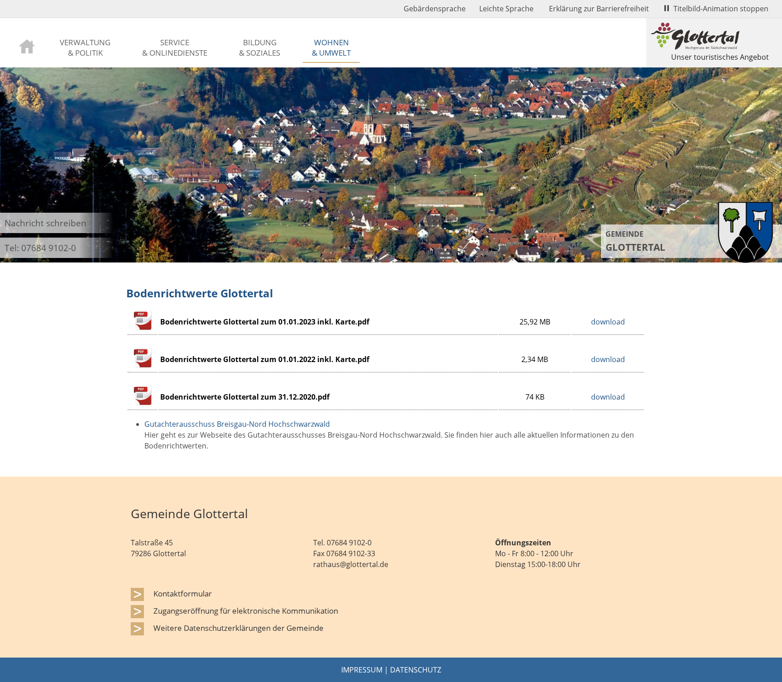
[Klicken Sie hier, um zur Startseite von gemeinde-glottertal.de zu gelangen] (745, 260)
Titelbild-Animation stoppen (720, 9)
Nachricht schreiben (45, 223)
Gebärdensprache (435, 9)
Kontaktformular (182, 593)
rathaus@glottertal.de (350, 564)
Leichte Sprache (506, 9)
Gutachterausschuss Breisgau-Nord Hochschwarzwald (237, 424)
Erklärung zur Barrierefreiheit (599, 9)
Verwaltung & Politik (85, 47)
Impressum (361, 670)
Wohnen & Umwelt (331, 47)
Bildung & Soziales (259, 47)
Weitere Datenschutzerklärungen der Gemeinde (238, 627)
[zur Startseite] (27, 45)
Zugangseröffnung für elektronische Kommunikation (245, 610)
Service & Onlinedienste (174, 47)
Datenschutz (415, 670)
